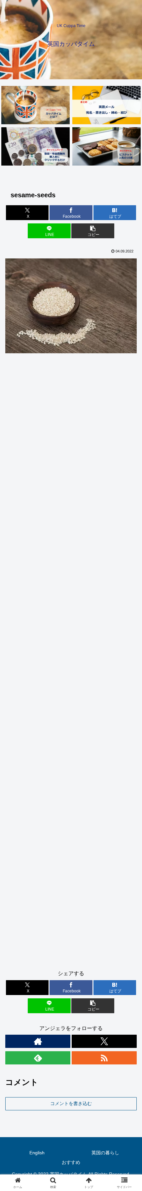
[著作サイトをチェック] (37, 1041)
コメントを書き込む (71, 1103)
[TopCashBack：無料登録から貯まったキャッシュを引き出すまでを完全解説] (35, 146)
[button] (92, 230)
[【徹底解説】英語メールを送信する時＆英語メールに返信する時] (106, 105)
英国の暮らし (105, 1152)
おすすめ (71, 1162)
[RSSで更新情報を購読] (104, 1057)
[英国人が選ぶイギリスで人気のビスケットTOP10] (106, 146)
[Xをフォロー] (104, 1041)
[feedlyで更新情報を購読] (37, 1057)
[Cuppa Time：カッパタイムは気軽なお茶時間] (35, 105)
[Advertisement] (71, 664)
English (37, 1152)
